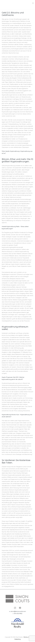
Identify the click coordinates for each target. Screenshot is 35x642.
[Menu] (33, 3)
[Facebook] (20, 607)
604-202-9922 (18, 613)
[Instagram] (15, 607)
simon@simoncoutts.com (18, 611)
